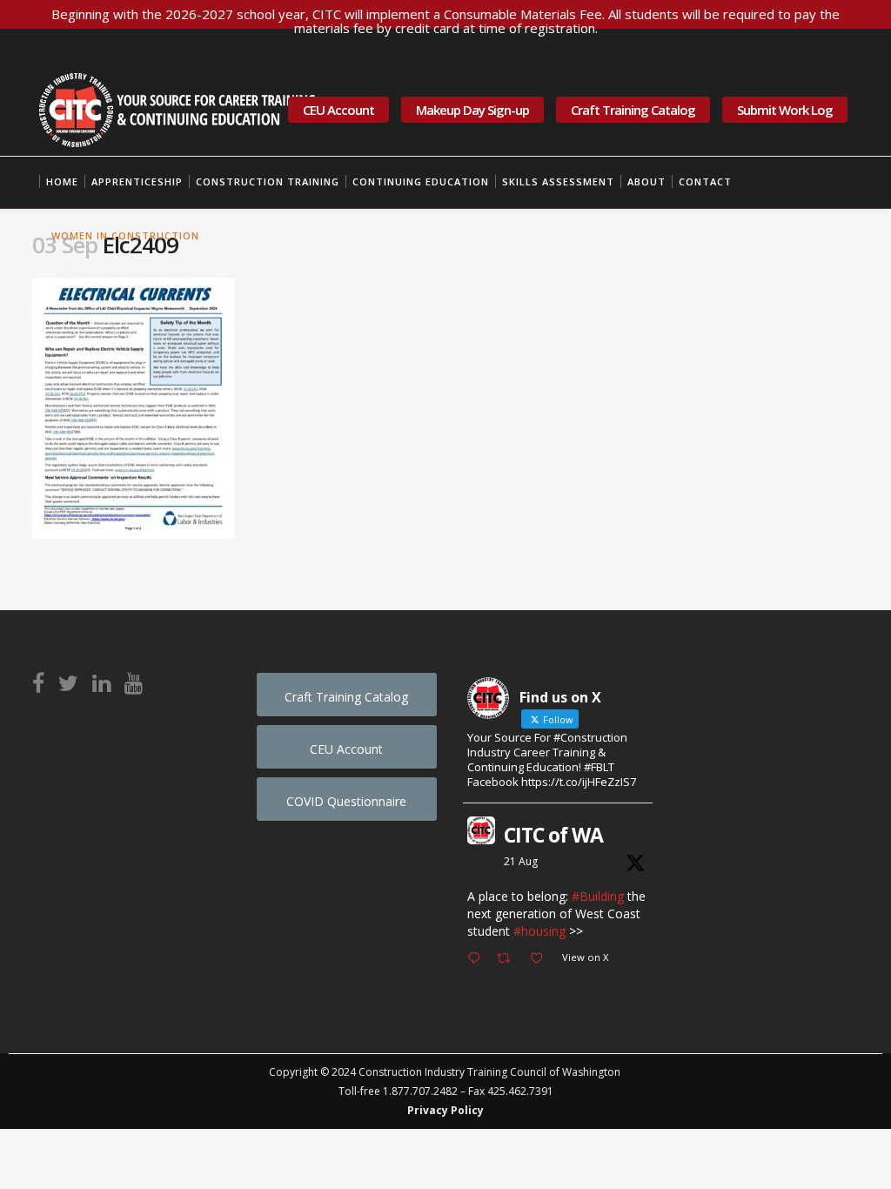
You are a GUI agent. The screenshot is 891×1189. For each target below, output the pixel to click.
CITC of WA (553, 835)
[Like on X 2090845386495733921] (542, 959)
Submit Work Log (785, 109)
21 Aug (521, 861)
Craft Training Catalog (633, 109)
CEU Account (338, 109)
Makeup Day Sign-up (472, 109)
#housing (539, 931)
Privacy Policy (445, 1110)
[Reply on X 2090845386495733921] (477, 959)
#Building (598, 896)
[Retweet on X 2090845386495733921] (508, 959)
